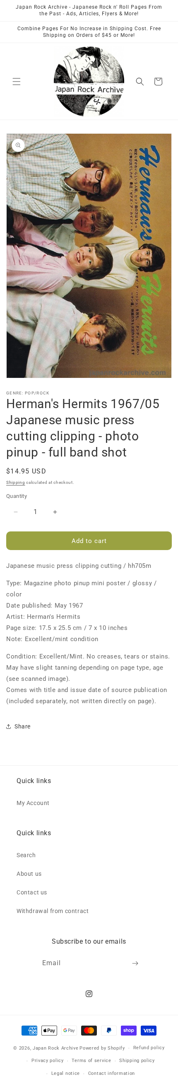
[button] (16, 81)
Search (26, 855)
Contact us (32, 892)
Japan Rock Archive (56, 1048)
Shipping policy (137, 1060)
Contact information (111, 1073)
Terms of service (91, 1060)
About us (29, 873)
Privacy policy (47, 1060)
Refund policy (149, 1047)
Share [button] (22, 726)
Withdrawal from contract (53, 911)
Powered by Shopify (102, 1048)
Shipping (15, 482)
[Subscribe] (135, 963)
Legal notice (65, 1073)
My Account (33, 803)
